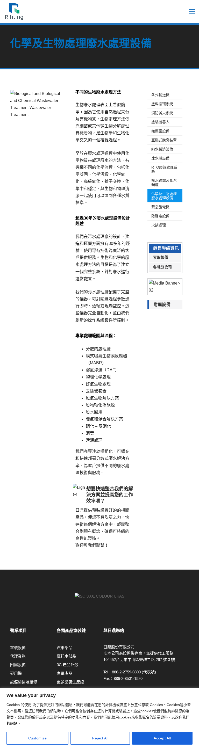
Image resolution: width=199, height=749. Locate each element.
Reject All (100, 738)
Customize (37, 738)
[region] (99, 718)
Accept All (162, 738)
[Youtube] (10, 616)
